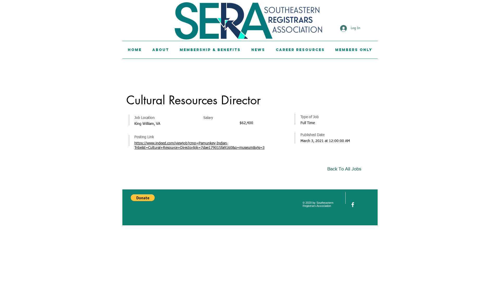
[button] (143, 197)
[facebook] (352, 204)
